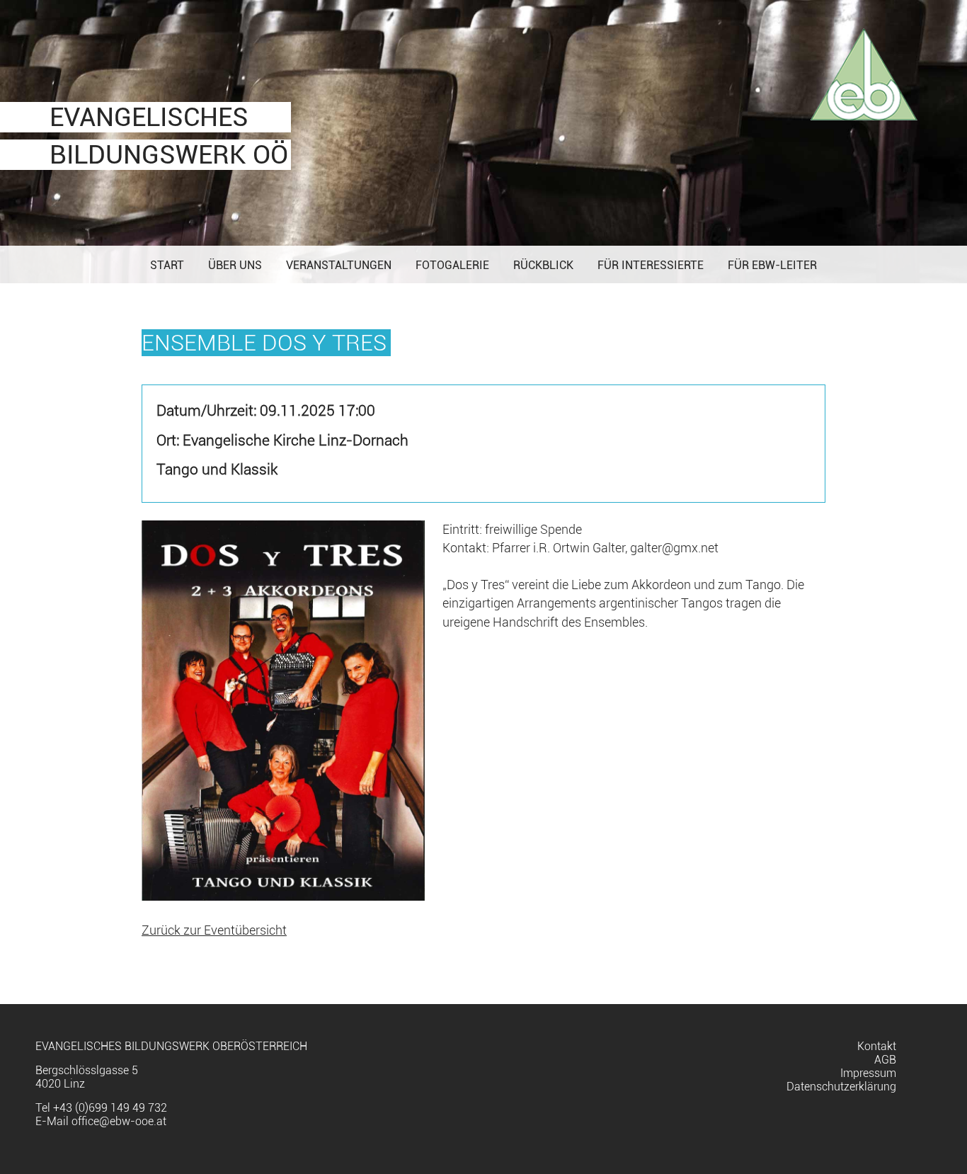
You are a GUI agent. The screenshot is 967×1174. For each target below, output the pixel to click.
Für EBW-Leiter (772, 265)
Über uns (235, 265)
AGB (885, 1059)
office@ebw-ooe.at (118, 1121)
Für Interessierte (650, 265)
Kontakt (876, 1046)
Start (167, 265)
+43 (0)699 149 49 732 (110, 1108)
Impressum (868, 1073)
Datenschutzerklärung (841, 1086)
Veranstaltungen (338, 265)
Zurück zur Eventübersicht (214, 930)
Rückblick (543, 265)
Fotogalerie (452, 265)
